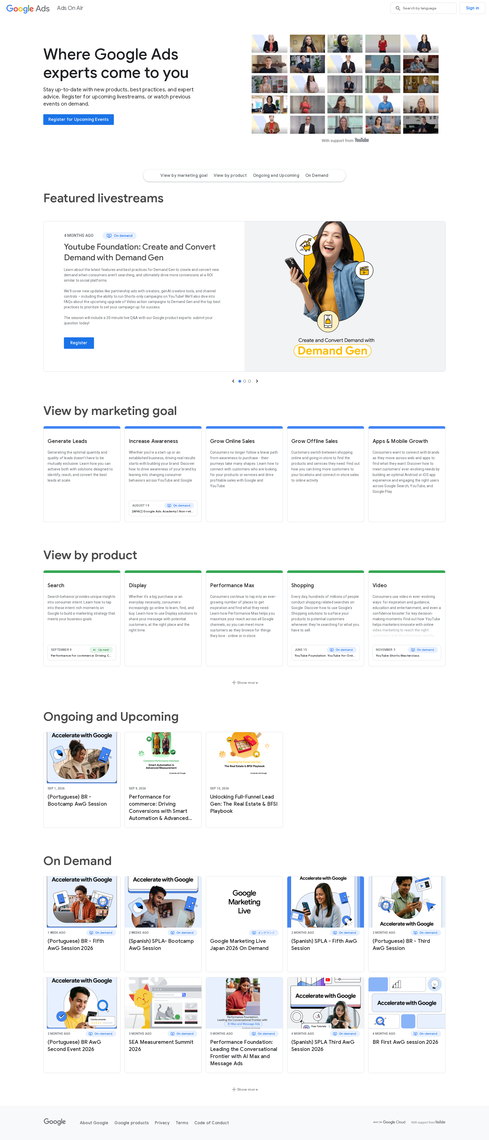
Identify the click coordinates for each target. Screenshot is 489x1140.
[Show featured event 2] (244, 381)
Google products (131, 1122)
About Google (94, 1122)
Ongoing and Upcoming (276, 175)
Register (79, 342)
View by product (230, 175)
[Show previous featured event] (232, 381)
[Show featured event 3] (249, 381)
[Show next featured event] (256, 381)
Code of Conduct (211, 1122)
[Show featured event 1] (239, 381)
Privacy (162, 1122)
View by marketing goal (183, 175)
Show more (244, 683)
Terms (182, 1122)
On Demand (317, 175)
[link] (344, 296)
